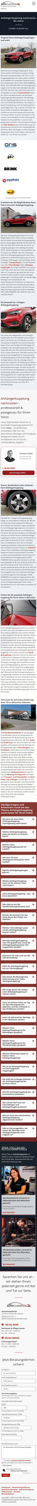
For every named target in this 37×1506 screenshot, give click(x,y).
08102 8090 (11, 1324)
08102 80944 (12, 1337)
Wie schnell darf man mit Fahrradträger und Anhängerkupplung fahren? (14, 1105)
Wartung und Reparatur (16, 774)
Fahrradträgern (24, 747)
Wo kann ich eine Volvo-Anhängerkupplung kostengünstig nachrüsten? (14, 821)
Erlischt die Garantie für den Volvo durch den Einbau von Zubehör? (15, 917)
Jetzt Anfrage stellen (17, 473)
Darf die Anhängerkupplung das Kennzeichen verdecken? (16, 1093)
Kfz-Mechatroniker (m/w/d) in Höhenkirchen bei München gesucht (17, 1252)
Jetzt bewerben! (9, 1212)
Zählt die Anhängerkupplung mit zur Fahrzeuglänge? (15, 967)
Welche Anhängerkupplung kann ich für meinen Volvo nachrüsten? (14, 883)
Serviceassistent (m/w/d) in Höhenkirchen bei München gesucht (16, 1200)
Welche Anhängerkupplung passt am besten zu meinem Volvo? (15, 834)
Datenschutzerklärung (21, 1487)
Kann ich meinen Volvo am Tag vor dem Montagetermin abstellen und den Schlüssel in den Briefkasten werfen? (16, 1005)
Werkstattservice (18, 772)
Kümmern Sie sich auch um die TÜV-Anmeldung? (16, 957)
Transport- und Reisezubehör (15, 777)
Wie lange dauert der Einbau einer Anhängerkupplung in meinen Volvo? (15, 992)
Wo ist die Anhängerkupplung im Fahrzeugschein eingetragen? (15, 1068)
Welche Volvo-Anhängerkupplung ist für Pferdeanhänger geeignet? (14, 1043)
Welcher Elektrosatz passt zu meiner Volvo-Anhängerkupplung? (15, 1056)
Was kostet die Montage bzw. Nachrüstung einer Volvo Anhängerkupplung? (15, 979)
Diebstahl (32, 548)
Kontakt (17, 1492)
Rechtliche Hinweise (9, 1490)
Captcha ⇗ (27, 1473)
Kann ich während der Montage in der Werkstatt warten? (16, 1018)
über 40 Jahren (9, 125)
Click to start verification (19, 1471)
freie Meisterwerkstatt (12, 733)
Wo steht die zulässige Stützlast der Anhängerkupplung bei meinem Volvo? (16, 1081)
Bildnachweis (7, 1492)
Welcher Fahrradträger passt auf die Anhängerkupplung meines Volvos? (15, 930)
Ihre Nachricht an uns (10, 1444)
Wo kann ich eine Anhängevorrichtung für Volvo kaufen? (15, 859)
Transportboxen (15, 262)
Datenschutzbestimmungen (21, 1460)
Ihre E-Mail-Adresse (9, 1377)
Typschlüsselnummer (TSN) (12, 1414)
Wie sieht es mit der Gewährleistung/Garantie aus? (16, 905)
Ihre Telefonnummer (10, 1385)
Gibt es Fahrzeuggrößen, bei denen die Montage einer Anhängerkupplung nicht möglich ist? (15, 1131)
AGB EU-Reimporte (26, 1490)
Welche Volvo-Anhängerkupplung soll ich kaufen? (14, 847)
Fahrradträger (14, 265)
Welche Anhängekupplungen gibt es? (15, 871)
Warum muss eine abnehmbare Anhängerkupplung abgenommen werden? (16, 1117)
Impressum (6, 1487)
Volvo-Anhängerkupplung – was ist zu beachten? (16, 895)
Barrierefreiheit (8, 1494)
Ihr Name (6, 1370)
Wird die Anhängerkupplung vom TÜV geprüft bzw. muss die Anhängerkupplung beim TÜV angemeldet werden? (16, 944)
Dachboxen (5, 750)
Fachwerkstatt (24, 93)
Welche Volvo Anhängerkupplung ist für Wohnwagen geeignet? (13, 1030)
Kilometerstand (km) (9, 1434)
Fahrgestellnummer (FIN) (11, 1424)
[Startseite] (10, 5)
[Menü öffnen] (33, 3)
